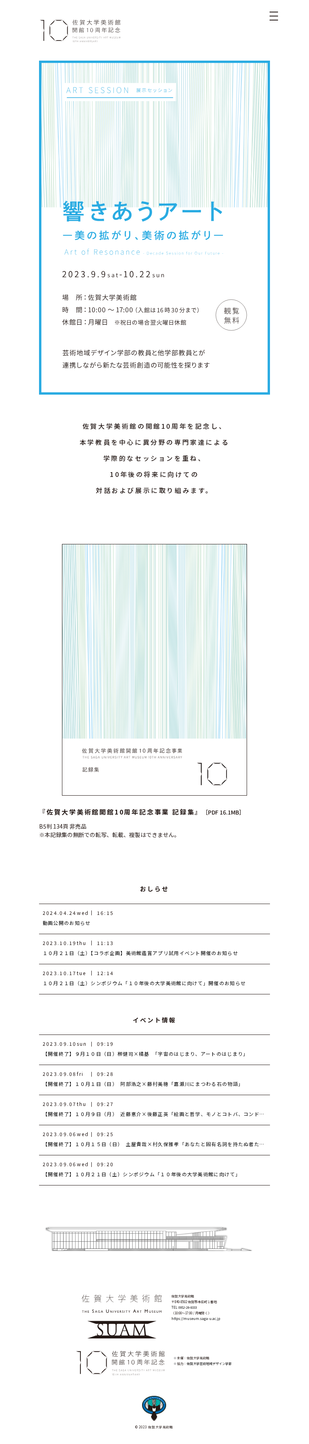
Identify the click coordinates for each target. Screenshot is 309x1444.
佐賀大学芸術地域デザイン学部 (209, 1363)
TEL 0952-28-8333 (184, 1307)
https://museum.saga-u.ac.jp (195, 1318)
